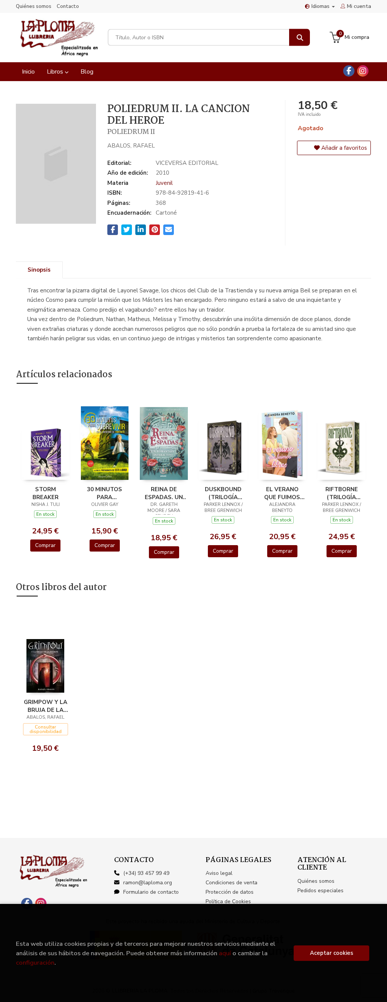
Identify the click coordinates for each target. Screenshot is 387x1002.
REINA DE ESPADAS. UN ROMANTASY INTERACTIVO (164, 493)
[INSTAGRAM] (362, 71)
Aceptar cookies (331, 953)
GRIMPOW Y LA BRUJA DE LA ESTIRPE (45, 705)
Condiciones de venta (231, 882)
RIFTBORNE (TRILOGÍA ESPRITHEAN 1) (341, 493)
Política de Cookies (228, 901)
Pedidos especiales (320, 890)
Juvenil (164, 183)
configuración (35, 962)
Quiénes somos (33, 6)
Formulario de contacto (151, 892)
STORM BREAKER (46, 493)
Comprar (45, 545)
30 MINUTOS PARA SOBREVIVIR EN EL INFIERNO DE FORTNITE (105, 493)
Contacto (68, 6)
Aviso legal (219, 873)
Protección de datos (230, 892)
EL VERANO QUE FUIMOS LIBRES (282, 493)
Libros (56, 72)
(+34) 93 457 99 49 (146, 873)
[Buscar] (299, 37)
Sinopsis (39, 270)
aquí (225, 953)
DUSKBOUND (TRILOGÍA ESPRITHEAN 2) (223, 493)
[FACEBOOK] (348, 71)
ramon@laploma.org (147, 882)
